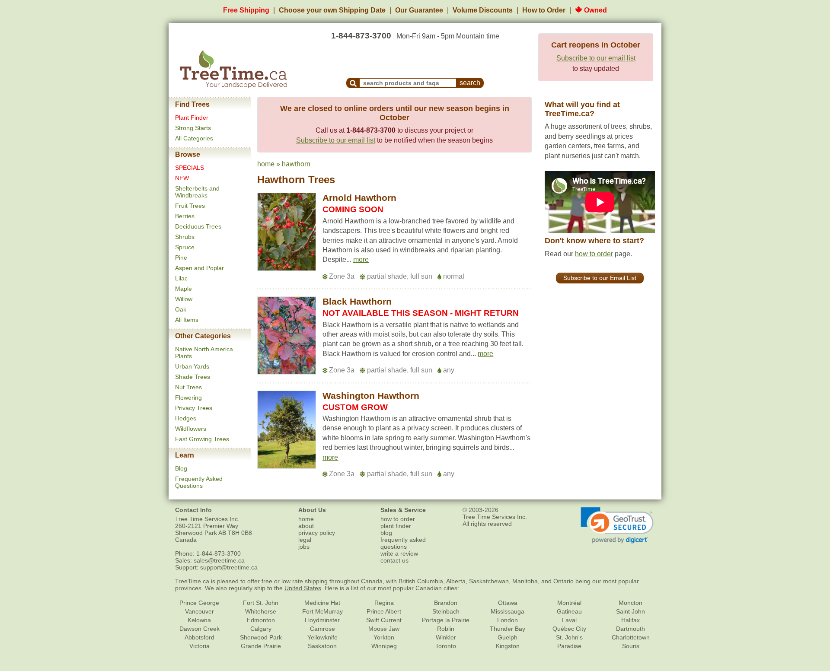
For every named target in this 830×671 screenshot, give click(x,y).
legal (304, 539)
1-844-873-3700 (361, 35)
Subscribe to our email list (595, 58)
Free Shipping (246, 10)
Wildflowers (190, 428)
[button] (361, 259)
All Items (186, 319)
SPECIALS (189, 167)
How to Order (543, 10)
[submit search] (353, 83)
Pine (181, 257)
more (361, 259)
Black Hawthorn (357, 301)
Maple (183, 288)
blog (386, 532)
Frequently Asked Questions (199, 482)
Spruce (185, 247)
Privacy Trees (193, 407)
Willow (183, 299)
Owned (594, 10)
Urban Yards (192, 366)
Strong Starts (193, 127)
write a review (399, 553)
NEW (182, 178)
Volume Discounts (483, 10)
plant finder (395, 525)
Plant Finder (191, 117)
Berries (185, 216)
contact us (394, 560)
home (266, 164)
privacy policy (316, 532)
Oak (180, 309)
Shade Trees (192, 376)
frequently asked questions (403, 543)
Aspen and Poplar (199, 267)
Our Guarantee (419, 10)
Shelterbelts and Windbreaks (197, 192)
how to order (594, 254)
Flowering (188, 397)
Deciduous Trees (198, 226)
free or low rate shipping (295, 581)
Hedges (185, 418)
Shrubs (185, 236)
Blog (181, 468)
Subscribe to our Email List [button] (599, 277)
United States (302, 588)
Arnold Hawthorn (359, 198)
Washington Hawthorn (370, 396)
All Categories (194, 138)
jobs (304, 546)
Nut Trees (188, 387)
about (306, 525)
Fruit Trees (190, 205)
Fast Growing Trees (202, 439)
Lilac (181, 278)
